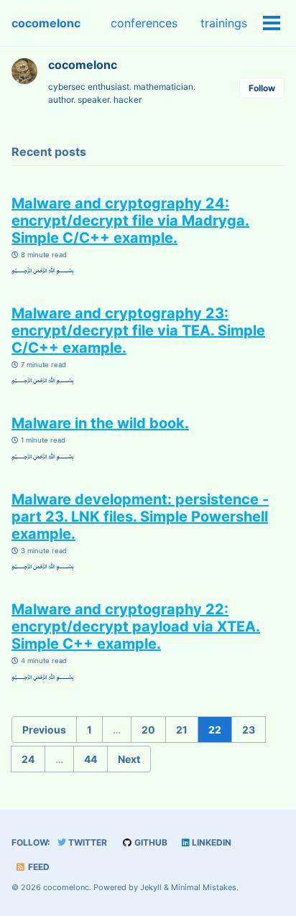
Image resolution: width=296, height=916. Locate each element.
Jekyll (151, 887)
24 (28, 759)
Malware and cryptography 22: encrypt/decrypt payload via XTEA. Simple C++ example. (135, 626)
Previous (44, 729)
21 (182, 729)
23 (248, 729)
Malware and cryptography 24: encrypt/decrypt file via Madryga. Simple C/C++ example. (130, 220)
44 (90, 759)
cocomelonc (45, 23)
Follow (262, 88)
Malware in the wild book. (100, 423)
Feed (38, 866)
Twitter (86, 842)
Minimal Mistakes (203, 887)
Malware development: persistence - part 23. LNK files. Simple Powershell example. (140, 516)
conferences (144, 23)
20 (148, 729)
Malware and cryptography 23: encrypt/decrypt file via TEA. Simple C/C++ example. (138, 330)
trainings (223, 23)
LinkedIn (210, 842)
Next (129, 759)
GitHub (149, 842)
